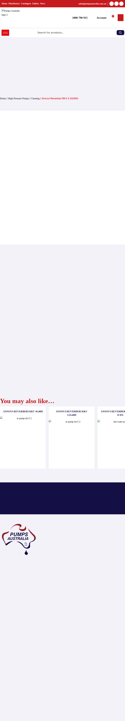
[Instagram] (121, 4)
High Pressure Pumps (18, 98)
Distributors (14, 3)
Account (101, 17)
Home (3, 98)
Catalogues (26, 3)
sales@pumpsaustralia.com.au (92, 4)
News (42, 3)
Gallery (35, 3)
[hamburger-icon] (5, 33)
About (4, 3)
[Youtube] (116, 4)
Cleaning (35, 98)
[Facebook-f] (111, 4)
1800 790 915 (80, 17)
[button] (120, 17)
